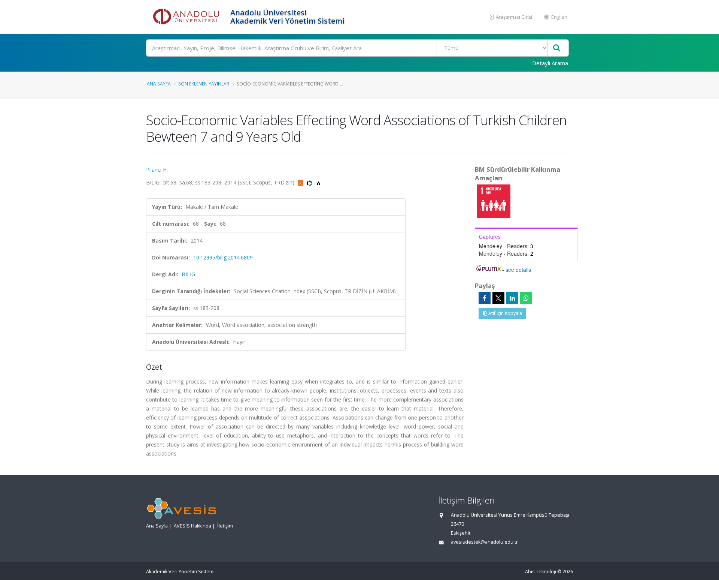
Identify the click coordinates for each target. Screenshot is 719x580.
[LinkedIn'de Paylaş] (512, 298)
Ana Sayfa (159, 84)
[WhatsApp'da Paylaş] (526, 298)
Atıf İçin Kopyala (504, 313)
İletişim (225, 526)
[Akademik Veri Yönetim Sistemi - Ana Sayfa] (187, 17)
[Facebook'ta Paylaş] (485, 298)
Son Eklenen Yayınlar (203, 84)
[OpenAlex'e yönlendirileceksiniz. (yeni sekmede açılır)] (318, 182)
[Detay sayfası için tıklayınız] (493, 200)
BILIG (188, 274)
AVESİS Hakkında (192, 526)
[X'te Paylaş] (498, 298)
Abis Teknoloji (540, 571)
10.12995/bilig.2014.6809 (223, 257)
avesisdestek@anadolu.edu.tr (484, 542)
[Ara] (556, 48)
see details (518, 269)
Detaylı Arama (550, 63)
